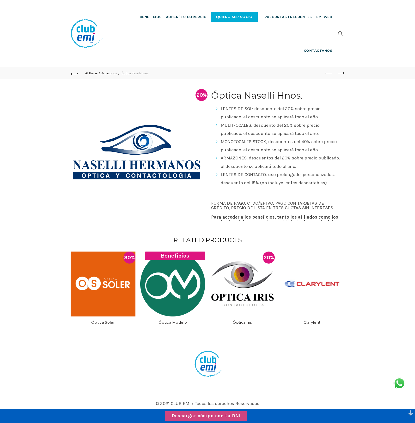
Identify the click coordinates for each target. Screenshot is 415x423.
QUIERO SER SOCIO (234, 17)
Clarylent (312, 322)
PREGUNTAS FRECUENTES (288, 17)
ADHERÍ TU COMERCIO (186, 17)
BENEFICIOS (151, 17)
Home (93, 73)
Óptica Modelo (173, 322)
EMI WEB (324, 17)
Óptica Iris (242, 322)
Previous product (329, 73)
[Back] (74, 73)
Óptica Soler (103, 322)
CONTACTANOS (318, 50)
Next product (341, 73)
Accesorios (109, 73)
